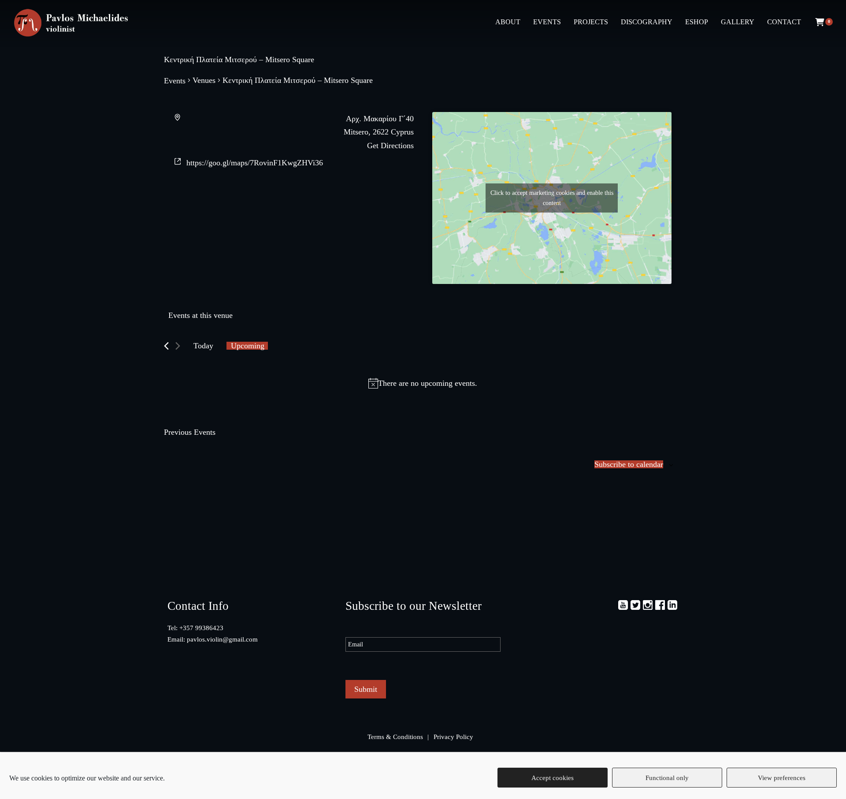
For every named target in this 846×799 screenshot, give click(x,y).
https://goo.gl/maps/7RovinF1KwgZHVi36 (254, 162)
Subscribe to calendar (628, 464)
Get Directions (390, 145)
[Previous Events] (166, 346)
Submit (365, 689)
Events (175, 80)
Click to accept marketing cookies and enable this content (551, 198)
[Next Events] (177, 346)
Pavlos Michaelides (75, 23)
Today (203, 345)
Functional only (667, 777)
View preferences (781, 777)
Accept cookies (552, 777)
